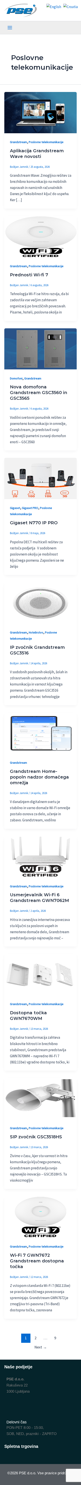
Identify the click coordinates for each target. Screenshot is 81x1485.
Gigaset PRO (30, 508)
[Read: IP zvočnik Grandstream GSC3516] (40, 602)
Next (40, 1347)
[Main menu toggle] (9, 27)
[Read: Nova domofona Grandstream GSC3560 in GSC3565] (40, 348)
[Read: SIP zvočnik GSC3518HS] (40, 1098)
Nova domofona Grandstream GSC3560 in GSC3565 (38, 392)
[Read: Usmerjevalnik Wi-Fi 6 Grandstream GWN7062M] (40, 856)
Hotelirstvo (36, 632)
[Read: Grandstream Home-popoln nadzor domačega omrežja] (40, 732)
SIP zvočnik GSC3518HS (36, 1136)
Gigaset (15, 508)
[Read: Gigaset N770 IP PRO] (40, 478)
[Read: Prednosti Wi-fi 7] (40, 236)
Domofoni (16, 378)
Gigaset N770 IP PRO (34, 522)
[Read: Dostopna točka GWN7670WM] (40, 974)
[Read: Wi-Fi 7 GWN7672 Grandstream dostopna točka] (40, 1216)
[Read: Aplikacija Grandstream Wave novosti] (40, 112)
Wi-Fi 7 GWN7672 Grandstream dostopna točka (37, 1261)
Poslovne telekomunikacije (46, 142)
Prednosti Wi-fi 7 (29, 274)
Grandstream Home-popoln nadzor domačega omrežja (39, 777)
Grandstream (18, 142)
